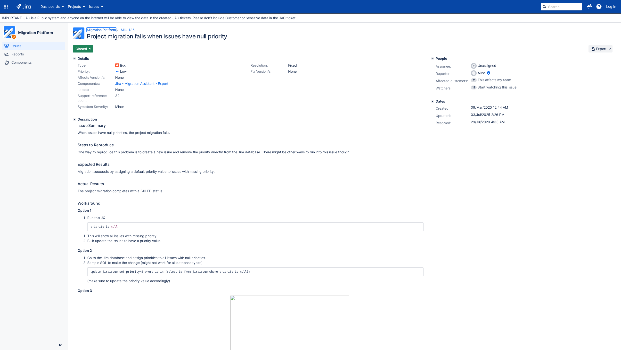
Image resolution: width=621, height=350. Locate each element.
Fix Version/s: (261, 71)
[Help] (599, 6)
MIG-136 (128, 30)
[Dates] (432, 101)
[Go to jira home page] (23, 6)
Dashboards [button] (50, 6)
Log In (611, 6)
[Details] (74, 58)
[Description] (74, 119)
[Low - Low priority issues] (117, 71)
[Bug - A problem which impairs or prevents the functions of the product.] (117, 65)
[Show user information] (488, 73)
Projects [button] (74, 6)
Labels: (83, 90)
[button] (5, 6)
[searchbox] (561, 6)
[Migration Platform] (9, 32)
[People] (432, 58)
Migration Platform (35, 33)
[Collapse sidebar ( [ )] (60, 345)
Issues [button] (94, 6)
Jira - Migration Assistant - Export (141, 83)
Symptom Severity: (93, 107)
